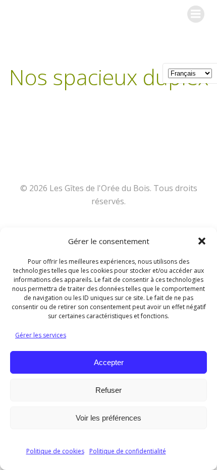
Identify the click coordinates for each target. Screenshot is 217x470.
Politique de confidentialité (127, 451)
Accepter (109, 362)
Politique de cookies (55, 451)
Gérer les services (40, 335)
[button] (202, 241)
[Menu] (195, 14)
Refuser (108, 390)
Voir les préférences (108, 418)
